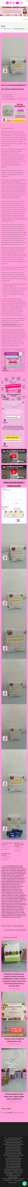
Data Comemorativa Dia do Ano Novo (13, 1158)
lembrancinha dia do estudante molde (10, 884)
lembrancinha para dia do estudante (10, 895)
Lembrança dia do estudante (6, 854)
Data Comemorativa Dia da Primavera (13, 1153)
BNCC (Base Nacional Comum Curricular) (13, 1172)
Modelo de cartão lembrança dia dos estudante (19, 844)
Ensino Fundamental (17, 1180)
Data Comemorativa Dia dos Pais (13, 1145)
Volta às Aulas (18, 1174)
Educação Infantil (8, 1180)
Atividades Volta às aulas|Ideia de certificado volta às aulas (14, 1040)
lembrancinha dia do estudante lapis (14, 883)
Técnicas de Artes (8, 1170)
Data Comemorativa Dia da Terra (11, 1141)
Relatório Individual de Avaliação (13, 1167)
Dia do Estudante (11, 867)
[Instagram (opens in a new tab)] (13, 3)
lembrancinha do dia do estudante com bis (11, 889)
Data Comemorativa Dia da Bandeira (13, 1149)
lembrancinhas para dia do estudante (15, 909)
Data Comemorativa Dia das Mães (13, 1142)
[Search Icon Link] (19, 1182)
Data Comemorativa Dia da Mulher (13, 1166)
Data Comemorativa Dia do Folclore (13, 1147)
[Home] (1, 28)
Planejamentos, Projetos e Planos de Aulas (13, 1169)
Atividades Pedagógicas (9, 99)
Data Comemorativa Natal (13, 1156)
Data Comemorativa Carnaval (13, 1175)
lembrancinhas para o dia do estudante (15, 912)
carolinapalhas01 (8, 94)
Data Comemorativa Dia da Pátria (13, 1150)
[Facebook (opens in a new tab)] (7, 3)
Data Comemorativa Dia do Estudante (13, 1152)
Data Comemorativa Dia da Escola (10, 1178)
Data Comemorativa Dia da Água (13, 1163)
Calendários (21, 1178)
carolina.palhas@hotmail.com (9, 324)
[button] (24, 1183)
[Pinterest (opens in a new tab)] (10, 3)
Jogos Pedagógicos (10, 1174)
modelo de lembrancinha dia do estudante (11, 914)
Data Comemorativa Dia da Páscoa (13, 1161)
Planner (21, 1141)
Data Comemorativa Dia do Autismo (13, 1159)
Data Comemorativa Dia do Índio (15, 1138)
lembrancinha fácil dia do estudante (15, 893)
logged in (10, 1112)
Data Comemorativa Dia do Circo (13, 1164)
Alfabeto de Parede (12, 1182)
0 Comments (23, 99)
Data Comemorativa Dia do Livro (13, 1139)
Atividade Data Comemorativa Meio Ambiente (13, 1144)
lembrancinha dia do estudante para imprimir (12, 886)
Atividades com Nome (18, 1170)
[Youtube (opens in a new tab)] (17, 3)
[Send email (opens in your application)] (21, 3)
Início (5, 1138)
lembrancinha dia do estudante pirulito (10, 887)
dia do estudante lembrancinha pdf (14, 872)
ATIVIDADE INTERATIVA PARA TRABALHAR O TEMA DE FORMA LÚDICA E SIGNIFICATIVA (14, 1097)
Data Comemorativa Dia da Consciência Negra (13, 1155)
